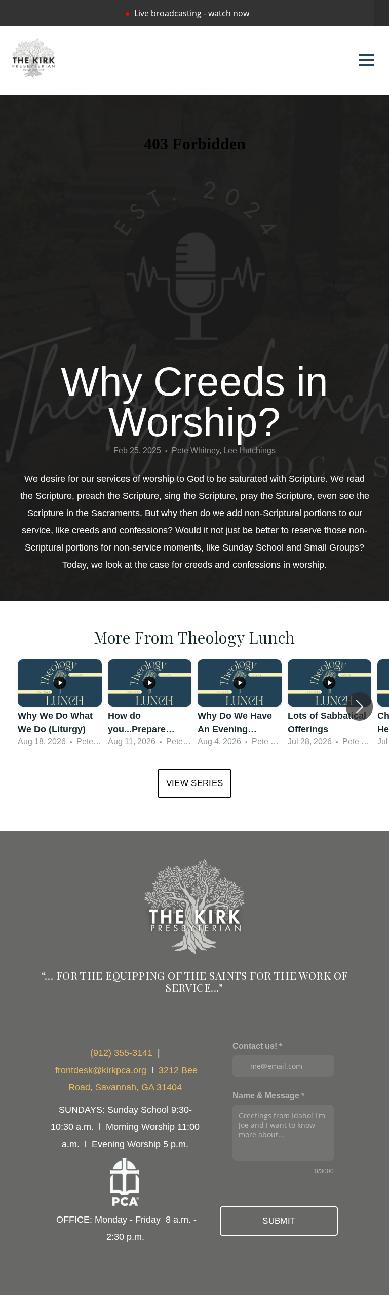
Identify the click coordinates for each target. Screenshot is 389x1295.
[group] (60, 706)
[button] (359, 706)
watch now (228, 13)
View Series (194, 783)
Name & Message (265, 1095)
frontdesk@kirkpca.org (100, 1070)
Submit (278, 1221)
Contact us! (254, 1045)
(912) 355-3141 (121, 1053)
